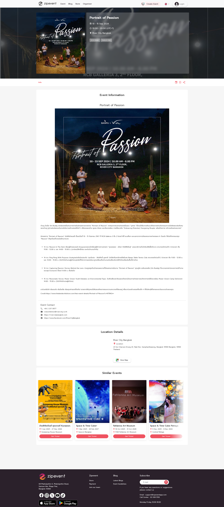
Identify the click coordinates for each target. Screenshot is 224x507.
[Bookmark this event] (180, 82)
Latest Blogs (118, 480)
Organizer (87, 3)
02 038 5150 (155, 497)
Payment (92, 484)
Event (63, 3)
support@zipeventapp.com (155, 495)
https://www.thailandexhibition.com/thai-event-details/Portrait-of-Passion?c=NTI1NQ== (80, 293)
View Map (124, 360)
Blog (70, 3)
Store (77, 3)
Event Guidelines (119, 484)
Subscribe (145, 475)
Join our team (94, 487)
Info (40, 82)
